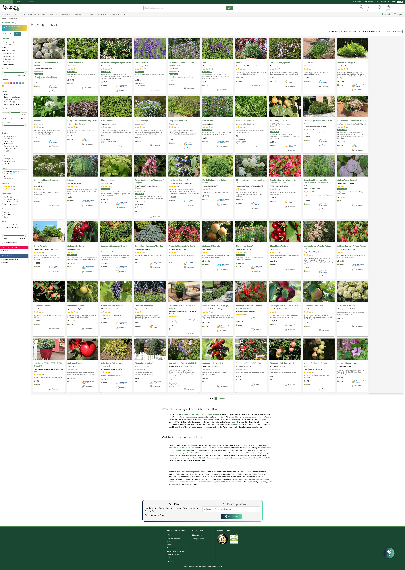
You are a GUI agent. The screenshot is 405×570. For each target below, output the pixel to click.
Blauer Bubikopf (141, 121)
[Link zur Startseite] (10, 8)
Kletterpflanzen (79, 14)
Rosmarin (240, 63)
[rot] (11, 83)
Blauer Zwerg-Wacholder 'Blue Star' (149, 246)
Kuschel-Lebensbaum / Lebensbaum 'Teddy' (217, 181)
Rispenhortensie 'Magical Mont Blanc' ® (251, 181)
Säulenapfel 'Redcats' (42, 306)
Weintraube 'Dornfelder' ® (112, 306)
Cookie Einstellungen (173, 554)
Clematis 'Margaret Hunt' (347, 363)
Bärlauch (37, 121)
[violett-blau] (17, 83)
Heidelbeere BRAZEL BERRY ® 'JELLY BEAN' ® (183, 307)
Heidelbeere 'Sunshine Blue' (180, 180)
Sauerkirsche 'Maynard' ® (212, 363)
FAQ (168, 535)
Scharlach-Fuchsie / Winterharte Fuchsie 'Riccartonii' (249, 307)
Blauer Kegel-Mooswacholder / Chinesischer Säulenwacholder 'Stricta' (316, 182)
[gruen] (23, 83)
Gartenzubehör (115, 14)
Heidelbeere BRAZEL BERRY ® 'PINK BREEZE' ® (48, 364)
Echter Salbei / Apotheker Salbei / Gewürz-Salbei (182, 64)
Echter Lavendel (141, 63)
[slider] (3, 72)
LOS (229, 8)
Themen (125, 14)
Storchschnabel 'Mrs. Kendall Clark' (183, 363)
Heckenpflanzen (33, 14)
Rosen (44, 14)
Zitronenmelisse (107, 180)
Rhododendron (101, 14)
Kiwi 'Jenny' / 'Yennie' (278, 121)
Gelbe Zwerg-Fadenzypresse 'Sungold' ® (112, 364)
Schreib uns (198, 535)
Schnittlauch (309, 63)
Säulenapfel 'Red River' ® (314, 306)
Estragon (70, 180)
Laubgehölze (6, 14)
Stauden (16, 14)
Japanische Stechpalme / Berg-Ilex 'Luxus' (114, 247)
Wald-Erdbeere (107, 121)
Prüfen (18, 34)
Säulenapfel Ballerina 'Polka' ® (282, 363)
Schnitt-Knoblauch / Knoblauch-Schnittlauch (47, 181)
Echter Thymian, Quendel (280, 63)
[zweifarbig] (3, 86)
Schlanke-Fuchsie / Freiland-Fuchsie (351, 246)
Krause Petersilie (40, 246)
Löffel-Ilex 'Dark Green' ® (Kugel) (215, 306)
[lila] (14, 83)
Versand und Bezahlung (10, 259)
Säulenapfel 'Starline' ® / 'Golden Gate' (317, 364)
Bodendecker (54, 14)
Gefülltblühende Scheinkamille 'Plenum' (46, 64)
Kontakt (383, 2)
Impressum (170, 561)
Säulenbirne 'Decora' (244, 246)
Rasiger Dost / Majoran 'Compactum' (82, 121)
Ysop (204, 63)
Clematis (90, 14)
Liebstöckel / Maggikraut (347, 63)
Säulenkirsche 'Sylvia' (75, 246)
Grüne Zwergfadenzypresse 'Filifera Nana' (318, 122)
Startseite (3, 18)
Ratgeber (19, 2)
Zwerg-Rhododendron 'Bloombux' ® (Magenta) (149, 181)
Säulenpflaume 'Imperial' (347, 180)
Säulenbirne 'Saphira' (75, 306)
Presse (169, 544)
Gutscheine (357, 2)
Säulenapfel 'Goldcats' (211, 246)
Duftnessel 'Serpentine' (144, 306)
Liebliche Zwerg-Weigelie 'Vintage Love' (317, 247)
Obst (23, 14)
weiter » (400, 31)
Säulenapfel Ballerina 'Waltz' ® (248, 363)
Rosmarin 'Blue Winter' (245, 121)
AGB (168, 558)
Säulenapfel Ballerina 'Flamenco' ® (284, 306)
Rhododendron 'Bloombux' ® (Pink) (351, 121)
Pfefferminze (207, 121)
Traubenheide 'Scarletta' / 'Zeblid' (182, 246)
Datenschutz (171, 548)
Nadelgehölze (66, 14)
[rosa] (8, 83)
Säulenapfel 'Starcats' (75, 363)
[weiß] (3, 83)
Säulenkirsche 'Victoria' (279, 246)
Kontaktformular (8, 251)
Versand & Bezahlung (370, 2)
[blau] (20, 83)
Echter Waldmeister (75, 63)
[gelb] (5, 83)
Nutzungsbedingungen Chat (176, 551)
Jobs (168, 541)
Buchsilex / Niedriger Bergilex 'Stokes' (116, 63)
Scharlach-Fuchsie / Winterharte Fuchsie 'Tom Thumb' (283, 181)
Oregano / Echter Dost (178, 121)
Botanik (31, 2)
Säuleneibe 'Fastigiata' (144, 363)
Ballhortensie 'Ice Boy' (346, 306)
